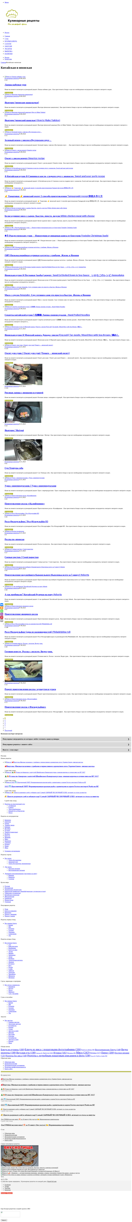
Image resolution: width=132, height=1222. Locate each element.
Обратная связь (10, 1062)
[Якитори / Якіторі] (23, 422)
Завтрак (39, 1053)
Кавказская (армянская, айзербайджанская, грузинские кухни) (25, 891)
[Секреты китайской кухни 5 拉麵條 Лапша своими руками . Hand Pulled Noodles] (35, 307)
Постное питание (14, 868)
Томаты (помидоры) (11, 832)
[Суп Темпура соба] (23, 460)
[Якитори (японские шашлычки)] (19, 94)
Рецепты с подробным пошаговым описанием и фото (58, 1055)
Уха (10, 935)
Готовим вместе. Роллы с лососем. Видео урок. (29, 652)
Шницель (12, 976)
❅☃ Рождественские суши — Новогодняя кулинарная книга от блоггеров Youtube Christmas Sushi (56, 236)
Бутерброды (12, 1025)
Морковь (7, 837)
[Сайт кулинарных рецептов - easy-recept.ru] (23, 25)
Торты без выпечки (15, 860)
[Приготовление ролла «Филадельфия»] (21, 699)
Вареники (8, 912)
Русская (7, 886)
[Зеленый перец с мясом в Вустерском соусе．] (23, 132)
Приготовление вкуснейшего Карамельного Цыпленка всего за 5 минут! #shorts (47, 575)
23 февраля (12, 806)
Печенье (95, 1053)
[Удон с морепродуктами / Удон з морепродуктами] (25, 478)
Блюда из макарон (11, 911)
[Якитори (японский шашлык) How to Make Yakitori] (25, 112)
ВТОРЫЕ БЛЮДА (11, 41)
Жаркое (11, 953)
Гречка (7, 823)
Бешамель (12, 986)
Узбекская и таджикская (12, 893)
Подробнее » (9, 93)
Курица (7, 844)
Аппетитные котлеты (16, 960)
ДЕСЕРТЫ (8, 49)
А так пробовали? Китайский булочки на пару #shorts (33, 595)
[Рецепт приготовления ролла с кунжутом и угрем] (23, 681)
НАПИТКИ (8, 54)
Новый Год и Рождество (17, 811)
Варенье (11, 875)
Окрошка (12, 932)
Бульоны (11, 928)
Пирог (107, 1052)
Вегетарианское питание (17, 870)
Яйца (6, 848)
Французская (9, 900)
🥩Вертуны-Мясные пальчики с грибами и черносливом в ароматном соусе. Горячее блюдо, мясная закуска (50, 766)
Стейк (11, 969)
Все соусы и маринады (12, 985)
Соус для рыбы (13, 993)
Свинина (8, 842)
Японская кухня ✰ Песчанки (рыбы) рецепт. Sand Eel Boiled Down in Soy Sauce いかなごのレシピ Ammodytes (64, 275)
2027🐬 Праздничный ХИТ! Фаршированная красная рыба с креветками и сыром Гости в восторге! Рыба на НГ (52, 786)
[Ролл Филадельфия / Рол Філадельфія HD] (22, 513)
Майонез (11, 992)
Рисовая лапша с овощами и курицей (24, 393)
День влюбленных (15, 809)
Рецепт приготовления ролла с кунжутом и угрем (30, 689)
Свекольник (12, 934)
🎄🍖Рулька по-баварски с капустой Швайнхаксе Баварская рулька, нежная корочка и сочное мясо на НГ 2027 (52, 776)
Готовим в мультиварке (12, 851)
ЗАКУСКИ (8, 46)
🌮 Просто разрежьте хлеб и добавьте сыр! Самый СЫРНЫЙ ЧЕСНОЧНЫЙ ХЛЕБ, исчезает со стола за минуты (52, 796)
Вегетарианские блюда (108, 1049)
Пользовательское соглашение (15, 1065)
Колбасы (11, 958)
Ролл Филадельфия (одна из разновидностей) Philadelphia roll (37, 632)
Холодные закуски (15, 1024)
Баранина (8, 820)
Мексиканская (9, 896)
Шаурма (11, 1032)
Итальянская (9, 888)
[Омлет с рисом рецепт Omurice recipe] (20, 150)
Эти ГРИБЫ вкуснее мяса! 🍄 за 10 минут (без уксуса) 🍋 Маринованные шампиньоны (37, 1125)
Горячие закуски (14, 1022)
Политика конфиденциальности (15, 1067)
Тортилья (12, 972)
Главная (7, 36)
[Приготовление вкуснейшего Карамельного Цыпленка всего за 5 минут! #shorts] (35, 567)
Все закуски (9, 1020)
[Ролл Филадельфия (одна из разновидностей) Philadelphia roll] (28, 624)
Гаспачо (11, 930)
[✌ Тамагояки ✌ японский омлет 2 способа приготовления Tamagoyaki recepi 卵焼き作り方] (39, 188)
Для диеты (8, 867)
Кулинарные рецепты (12, 78)
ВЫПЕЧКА (8, 51)
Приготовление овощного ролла (21, 614)
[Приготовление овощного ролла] (19, 606)
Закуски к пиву (14, 1031)
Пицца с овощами (11, 914)
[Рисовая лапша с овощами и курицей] (23, 384)
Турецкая (8, 902)
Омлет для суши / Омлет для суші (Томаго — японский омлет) (37, 353)
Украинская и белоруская (13, 889)
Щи (10, 927)
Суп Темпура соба (14, 468)
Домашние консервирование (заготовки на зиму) (21, 873)
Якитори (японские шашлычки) (22, 103)
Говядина (8, 822)
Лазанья (11, 962)
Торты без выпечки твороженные (20, 863)
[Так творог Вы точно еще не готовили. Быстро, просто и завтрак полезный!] (29, 1167)
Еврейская (8, 898)
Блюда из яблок (88, 1050)
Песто (10, 990)
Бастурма (12, 1034)
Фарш (7, 846)
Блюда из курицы (12, 1049)
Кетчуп (11, 988)
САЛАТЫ (8, 44)
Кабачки (7, 827)
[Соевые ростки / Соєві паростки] (19, 549)
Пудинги (11, 964)
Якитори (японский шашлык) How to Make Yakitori (32, 120)
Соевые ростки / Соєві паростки (22, 557)
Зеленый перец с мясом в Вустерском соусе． (28, 140)
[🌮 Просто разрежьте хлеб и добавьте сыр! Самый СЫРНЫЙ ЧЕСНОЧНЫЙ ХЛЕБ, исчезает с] (45, 792)
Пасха (10, 812)
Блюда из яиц (13, 950)
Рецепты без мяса (16, 1055)
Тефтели (11, 970)
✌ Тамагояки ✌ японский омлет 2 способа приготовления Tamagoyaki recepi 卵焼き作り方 (54, 196)
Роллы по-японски (14, 539)
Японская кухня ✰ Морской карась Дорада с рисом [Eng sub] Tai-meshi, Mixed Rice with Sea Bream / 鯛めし (62, 335)
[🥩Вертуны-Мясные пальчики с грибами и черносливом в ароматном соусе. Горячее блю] (44, 762)
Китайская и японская (12, 895)
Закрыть (4, 1220)
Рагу (10, 965)
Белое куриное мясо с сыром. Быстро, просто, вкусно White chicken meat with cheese (50, 216)
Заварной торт (13, 862)
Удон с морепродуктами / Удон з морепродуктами (30, 486)
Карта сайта (8, 1069)
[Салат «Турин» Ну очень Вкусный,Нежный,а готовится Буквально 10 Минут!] (30, 1171)
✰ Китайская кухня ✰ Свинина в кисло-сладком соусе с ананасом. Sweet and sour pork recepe (55, 176)
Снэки (11, 1029)
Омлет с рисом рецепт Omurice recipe (25, 158)
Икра (10, 1043)
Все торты (8, 858)
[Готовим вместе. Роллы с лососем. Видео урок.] (24, 643)
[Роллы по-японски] (14, 531)
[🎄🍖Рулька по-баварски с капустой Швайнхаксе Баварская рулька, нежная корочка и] (45, 772)
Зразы (10, 957)
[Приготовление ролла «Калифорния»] (21, 495)
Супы (6, 39)
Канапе (11, 1027)
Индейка (7, 828)
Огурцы (7, 830)
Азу (10, 944)
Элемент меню (9, 825)
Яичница (11, 977)
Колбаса (7, 834)
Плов (6, 909)
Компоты (12, 877)
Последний (8, 730)
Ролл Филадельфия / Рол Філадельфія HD (26, 522)
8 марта (11, 807)
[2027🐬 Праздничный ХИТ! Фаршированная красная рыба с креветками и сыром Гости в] (45, 782)
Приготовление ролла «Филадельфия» (25, 707)
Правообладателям (11, 1063)
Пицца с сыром (10, 916)
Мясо (6, 839)
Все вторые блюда (11, 943)
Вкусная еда (26, 1052)
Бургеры (11, 1036)
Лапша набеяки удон (15, 85)
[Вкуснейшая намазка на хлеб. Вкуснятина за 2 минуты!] (23, 1169)
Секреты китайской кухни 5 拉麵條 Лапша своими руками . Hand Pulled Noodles (47, 315)
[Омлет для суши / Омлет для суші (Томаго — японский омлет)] (29, 345)
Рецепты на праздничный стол (15, 804)
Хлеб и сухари (101, 1056)
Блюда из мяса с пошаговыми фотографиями (53, 1049)
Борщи (11, 925)
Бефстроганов (13, 946)
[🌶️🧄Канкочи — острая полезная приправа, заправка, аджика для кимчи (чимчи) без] (40, 1173)
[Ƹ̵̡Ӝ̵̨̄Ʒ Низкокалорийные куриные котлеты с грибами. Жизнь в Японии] (31, 247)
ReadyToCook (51, 1181)
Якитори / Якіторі (14, 430)
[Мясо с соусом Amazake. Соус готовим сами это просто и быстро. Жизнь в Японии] (36, 287)
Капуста (7, 835)
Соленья (11, 879)
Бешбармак (12, 948)
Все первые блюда (11, 923)
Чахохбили (12, 974)
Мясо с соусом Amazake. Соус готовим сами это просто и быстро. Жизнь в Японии (48, 295)
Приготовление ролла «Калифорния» (25, 504)
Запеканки (12, 955)
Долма (11, 951)
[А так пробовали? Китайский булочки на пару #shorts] (26, 586)
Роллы (11, 967)
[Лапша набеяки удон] (15, 76)
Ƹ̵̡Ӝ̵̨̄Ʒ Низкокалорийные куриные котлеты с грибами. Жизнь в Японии (42, 255)
